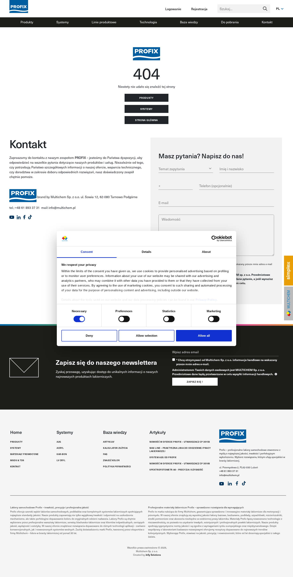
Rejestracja (199, 9)
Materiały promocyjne (24, 454)
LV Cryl (61, 460)
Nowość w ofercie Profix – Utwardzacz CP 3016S (179, 463)
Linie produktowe (104, 22)
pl (278, 8)
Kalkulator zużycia (115, 447)
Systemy (62, 22)
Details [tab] (146, 251)
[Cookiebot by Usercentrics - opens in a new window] (214, 239)
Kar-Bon (62, 454)
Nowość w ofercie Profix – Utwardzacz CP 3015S (179, 441)
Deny (89, 335)
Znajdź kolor (111, 460)
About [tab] (206, 251)
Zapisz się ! (195, 381)
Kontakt (267, 22)
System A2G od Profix (163, 457)
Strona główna (146, 120)
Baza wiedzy (189, 22)
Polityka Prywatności (117, 466)
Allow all (204, 335)
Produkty (27, 22)
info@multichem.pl (229, 475)
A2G (59, 441)
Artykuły (109, 441)
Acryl (60, 447)
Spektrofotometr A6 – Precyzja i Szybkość (176, 469)
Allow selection (146, 335)
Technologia (148, 22)
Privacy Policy (206, 299)
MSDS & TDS (17, 460)
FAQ (105, 454)
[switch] (124, 319)
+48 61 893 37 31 (228, 470)
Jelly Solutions (153, 554)
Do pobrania (230, 22)
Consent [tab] (87, 251)
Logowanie (173, 9)
